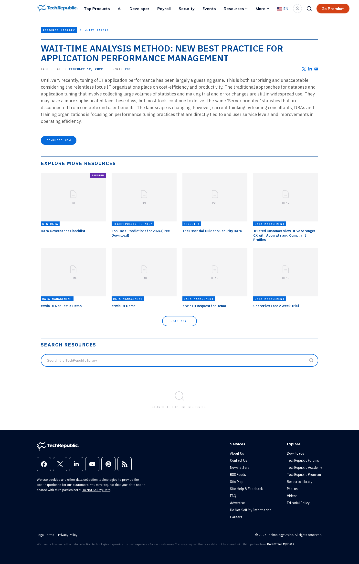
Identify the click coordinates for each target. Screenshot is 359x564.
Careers (236, 517)
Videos (292, 496)
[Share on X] (304, 69)
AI (120, 8)
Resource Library (59, 30)
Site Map (236, 482)
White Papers (96, 30)
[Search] (309, 8)
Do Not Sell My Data (96, 490)
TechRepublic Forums (303, 460)
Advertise (237, 503)
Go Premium (333, 8)
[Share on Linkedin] (310, 69)
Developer (139, 8)
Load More (179, 321)
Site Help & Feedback (246, 489)
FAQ (233, 496)
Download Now (59, 140)
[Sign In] (297, 8)
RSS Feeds (238, 474)
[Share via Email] (316, 69)
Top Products (97, 8)
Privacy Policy (67, 535)
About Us (237, 453)
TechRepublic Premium (304, 474)
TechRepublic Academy (304, 467)
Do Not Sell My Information (250, 510)
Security (187, 8)
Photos (292, 489)
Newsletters (239, 467)
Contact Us (238, 460)
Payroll (164, 8)
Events (209, 8)
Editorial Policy (298, 503)
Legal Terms (45, 535)
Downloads (295, 453)
